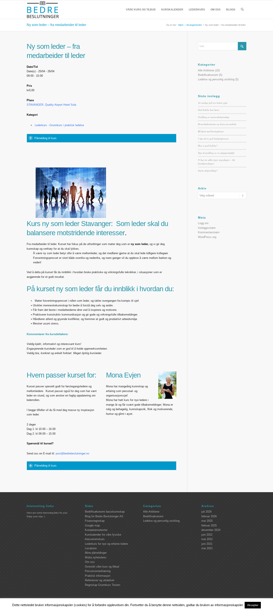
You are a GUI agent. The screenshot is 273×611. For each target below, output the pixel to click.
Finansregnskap (95, 520)
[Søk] (242, 9)
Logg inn (203, 223)
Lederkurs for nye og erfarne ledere (106, 543)
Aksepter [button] (252, 605)
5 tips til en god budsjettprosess (213, 138)
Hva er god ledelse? (208, 145)
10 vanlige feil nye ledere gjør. (213, 102)
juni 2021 (206, 543)
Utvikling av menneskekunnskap (213, 117)
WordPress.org (207, 237)
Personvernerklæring (97, 571)
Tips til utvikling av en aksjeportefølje (216, 152)
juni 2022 (206, 534)
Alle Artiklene (206, 70)
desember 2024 (210, 530)
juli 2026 (206, 511)
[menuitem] (140, 9)
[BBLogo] (43, 9)
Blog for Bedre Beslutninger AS (104, 516)
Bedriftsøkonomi (208, 74)
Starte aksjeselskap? (208, 170)
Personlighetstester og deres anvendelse (217, 124)
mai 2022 (207, 539)
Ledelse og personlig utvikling (216, 79)
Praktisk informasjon (97, 575)
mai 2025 (207, 520)
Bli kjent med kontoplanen (211, 131)
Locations (91, 548)
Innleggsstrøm (207, 227)
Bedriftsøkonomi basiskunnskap (105, 511)
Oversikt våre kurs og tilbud (102, 566)
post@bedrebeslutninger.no (72, 453)
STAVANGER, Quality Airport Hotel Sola (51, 104)
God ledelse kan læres (208, 109)
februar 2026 (209, 516)
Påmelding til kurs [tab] (45, 138)
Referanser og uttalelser (99, 580)
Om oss (90, 561)
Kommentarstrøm (208, 232)
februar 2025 (209, 525)
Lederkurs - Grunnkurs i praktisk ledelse (59, 125)
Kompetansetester (96, 530)
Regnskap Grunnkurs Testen (102, 585)
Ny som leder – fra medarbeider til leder (56, 25)
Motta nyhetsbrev (95, 557)
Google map (92, 525)
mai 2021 (207, 548)
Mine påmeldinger (96, 552)
